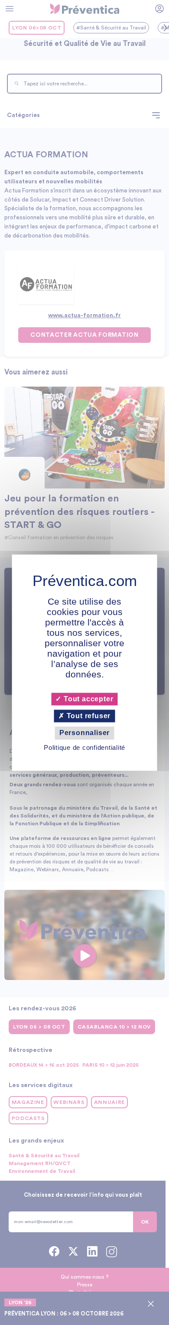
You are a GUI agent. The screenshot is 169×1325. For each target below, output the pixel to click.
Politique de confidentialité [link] (84, 747)
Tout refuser (87, 716)
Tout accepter (87, 699)
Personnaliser (84, 733)
